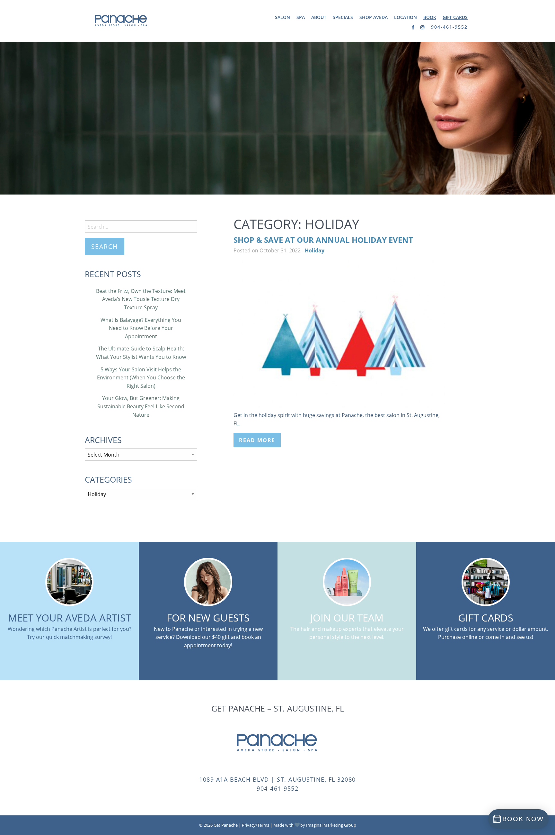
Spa (300, 17)
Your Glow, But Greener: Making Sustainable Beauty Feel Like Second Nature (140, 406)
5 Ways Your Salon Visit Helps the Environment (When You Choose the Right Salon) (141, 377)
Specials (343, 17)
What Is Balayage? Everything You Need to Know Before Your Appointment (141, 328)
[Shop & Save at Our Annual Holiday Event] (339, 335)
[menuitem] (282, 17)
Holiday (314, 250)
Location (405, 17)
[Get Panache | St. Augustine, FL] (121, 20)
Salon (282, 17)
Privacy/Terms (255, 825)
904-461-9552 (449, 27)
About (318, 17)
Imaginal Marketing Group (331, 825)
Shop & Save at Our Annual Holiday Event (323, 239)
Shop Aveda (373, 17)
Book (429, 17)
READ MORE (257, 440)
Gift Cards (455, 17)
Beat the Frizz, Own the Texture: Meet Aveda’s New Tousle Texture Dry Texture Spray (141, 299)
